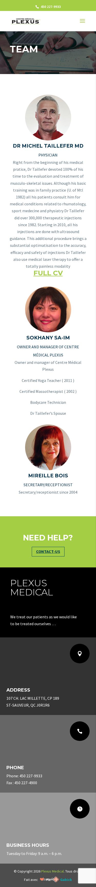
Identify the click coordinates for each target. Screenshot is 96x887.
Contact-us (48, 551)
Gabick (66, 879)
